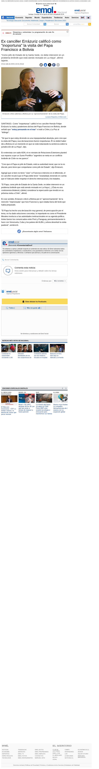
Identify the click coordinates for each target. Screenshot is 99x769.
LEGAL (55, 759)
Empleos (55, 1)
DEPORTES (5, 754)
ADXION (80, 751)
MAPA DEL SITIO (40, 758)
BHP (37, 392)
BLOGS (55, 757)
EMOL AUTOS (39, 749)
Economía (19, 17)
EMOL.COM (56, 753)
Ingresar (77, 13)
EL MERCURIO (57, 755)
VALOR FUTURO (83, 754)
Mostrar (46, 5)
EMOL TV (21, 754)
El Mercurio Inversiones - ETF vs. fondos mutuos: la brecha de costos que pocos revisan (8, 410)
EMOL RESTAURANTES (25, 758)
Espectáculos (47, 17)
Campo (26, 1)
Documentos (26, 20)
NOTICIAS (5, 749)
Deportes (28, 17)
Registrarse (85, 13)
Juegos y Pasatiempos (46, 20)
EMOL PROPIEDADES (41, 751)
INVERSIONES (69, 751)
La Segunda (83, 1)
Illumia (56, 392)
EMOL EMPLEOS (40, 754)
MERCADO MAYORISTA (81, 756)
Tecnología (10, 20)
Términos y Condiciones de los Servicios (52, 765)
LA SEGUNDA (69, 756)
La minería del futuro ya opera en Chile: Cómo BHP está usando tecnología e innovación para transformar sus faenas (44, 409)
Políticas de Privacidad (32, 765)
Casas (77, 1)
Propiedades (47, 1)
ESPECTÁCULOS (7, 756)
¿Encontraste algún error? (37, 231)
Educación (17, 20)
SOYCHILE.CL (69, 758)
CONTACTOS (39, 756)
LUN (66, 754)
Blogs (16, 1)
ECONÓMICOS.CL (83, 749)
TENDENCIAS (22, 749)
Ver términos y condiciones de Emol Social (34, 334)
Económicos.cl (64, 1)
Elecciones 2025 (60, 20)
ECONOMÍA (5, 751)
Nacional (10, 17)
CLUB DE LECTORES (56, 750)
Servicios (75, 17)
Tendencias (58, 17)
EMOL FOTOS (22, 756)
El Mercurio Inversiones (6, 393)
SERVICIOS (21, 751)
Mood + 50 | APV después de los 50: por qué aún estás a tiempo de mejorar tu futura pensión (27, 408)
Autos (40, 1)
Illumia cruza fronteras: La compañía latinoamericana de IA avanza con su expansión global (61, 408)
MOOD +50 (22, 392)
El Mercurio (10, 1)
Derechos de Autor (18, 765)
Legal (21, 1)
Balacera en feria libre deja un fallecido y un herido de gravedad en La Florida (57, 357)
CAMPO (67, 749)
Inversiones (33, 1)
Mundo (37, 17)
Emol (3, 1)
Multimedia (35, 20)
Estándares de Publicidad (72, 765)
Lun (89, 1)
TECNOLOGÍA (6, 758)
